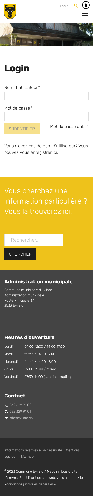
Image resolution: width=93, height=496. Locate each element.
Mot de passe (18, 108)
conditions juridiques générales (30, 484)
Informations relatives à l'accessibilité (33, 450)
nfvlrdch (21, 418)
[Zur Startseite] (10, 11)
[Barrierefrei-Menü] (86, 5)
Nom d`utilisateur (22, 87)
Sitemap (27, 457)
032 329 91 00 (20, 405)
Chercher (20, 254)
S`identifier (22, 129)
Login (64, 6)
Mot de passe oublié (69, 126)
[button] (85, 13)
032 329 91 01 (20, 411)
